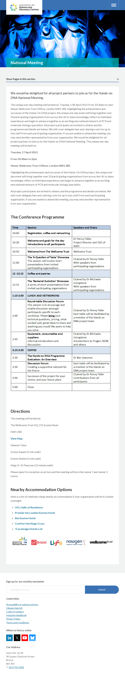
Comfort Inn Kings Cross (30, 523)
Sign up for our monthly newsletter (25, 581)
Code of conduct (15, 611)
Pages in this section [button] (24, 78)
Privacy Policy (13, 618)
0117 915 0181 (16, 667)
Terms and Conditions (17, 622)
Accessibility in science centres (22, 604)
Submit (101, 589)
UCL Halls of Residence (29, 507)
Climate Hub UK (14, 608)
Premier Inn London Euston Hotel (35, 512)
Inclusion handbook (16, 615)
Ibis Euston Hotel (25, 518)
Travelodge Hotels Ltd (28, 528)
